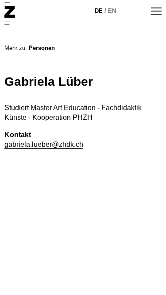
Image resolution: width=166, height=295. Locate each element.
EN (112, 11)
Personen (42, 48)
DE (99, 11)
